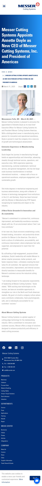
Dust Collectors (5, 396)
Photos (3, 435)
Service (3, 407)
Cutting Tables (5, 391)
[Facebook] (4, 347)
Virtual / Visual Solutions (7, 393)
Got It (35, 478)
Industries (3, 399)
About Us (3, 449)
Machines (3, 380)
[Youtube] (10, 347)
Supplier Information (6, 460)
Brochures (4, 430)
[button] (4, 6)
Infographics (4, 441)
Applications (4, 413)
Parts (2, 410)
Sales (2, 457)
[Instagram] (22, 347)
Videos (3, 432)
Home (3, 72)
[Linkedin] (16, 347)
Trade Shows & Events (7, 463)
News (2, 455)
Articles (3, 438)
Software (3, 382)
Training (3, 416)
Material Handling (6, 388)
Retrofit (3, 419)
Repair (3, 421)
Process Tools (5, 385)
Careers (3, 452)
